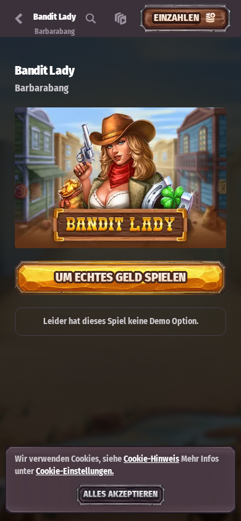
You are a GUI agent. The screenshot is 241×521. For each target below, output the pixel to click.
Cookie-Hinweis (151, 459)
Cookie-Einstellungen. (75, 472)
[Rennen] (120, 18)
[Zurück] (18, 18)
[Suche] (91, 18)
